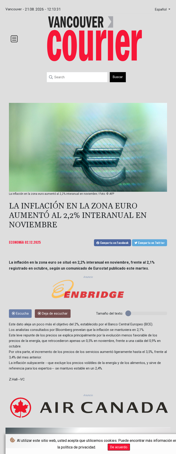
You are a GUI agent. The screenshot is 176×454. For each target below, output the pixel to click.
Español (161, 9)
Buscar (118, 77)
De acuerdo (118, 447)
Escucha (22, 314)
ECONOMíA (16, 242)
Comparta (113, 243)
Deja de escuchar (54, 314)
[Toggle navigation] (14, 38)
